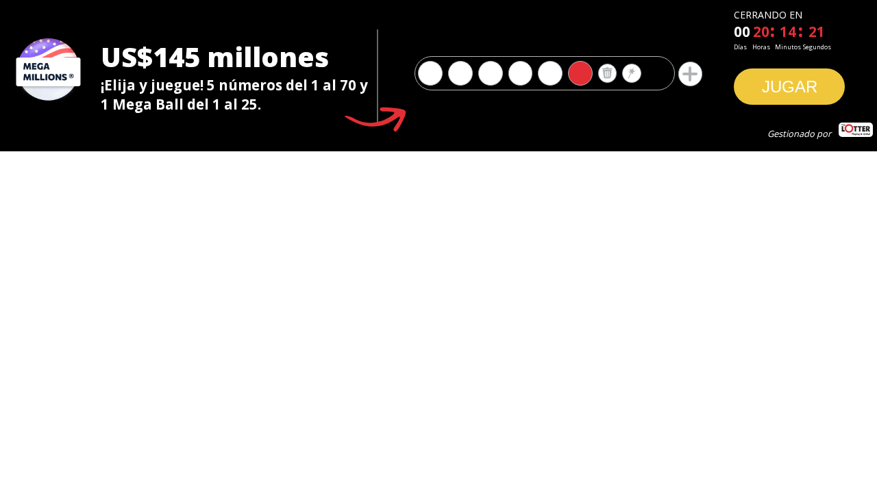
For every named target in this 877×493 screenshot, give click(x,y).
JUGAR (789, 86)
